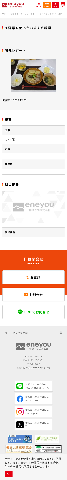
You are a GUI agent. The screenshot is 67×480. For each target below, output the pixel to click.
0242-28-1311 (36, 356)
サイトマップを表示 (16, 333)
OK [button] (8, 474)
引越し (47, 6)
